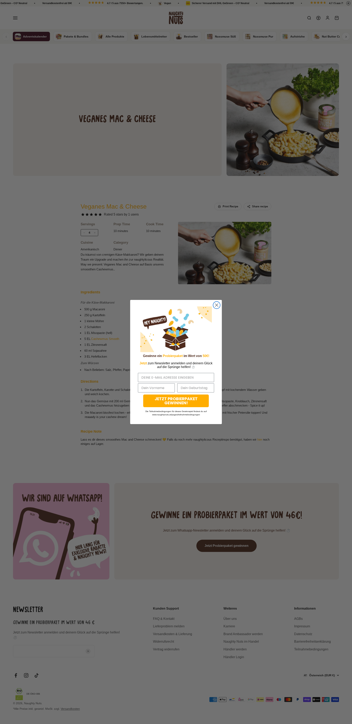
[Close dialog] (216, 305)
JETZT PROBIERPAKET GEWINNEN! (176, 401)
